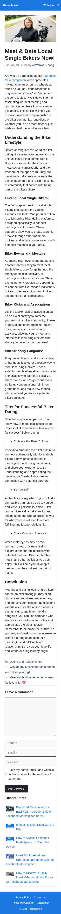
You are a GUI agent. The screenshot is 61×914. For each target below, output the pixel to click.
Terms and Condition (23, 902)
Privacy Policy (23, 897)
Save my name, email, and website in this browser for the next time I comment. (31, 774)
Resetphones (10, 5)
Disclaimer (43, 902)
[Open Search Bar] (58, 5)
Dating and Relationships (26, 661)
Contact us (40, 897)
